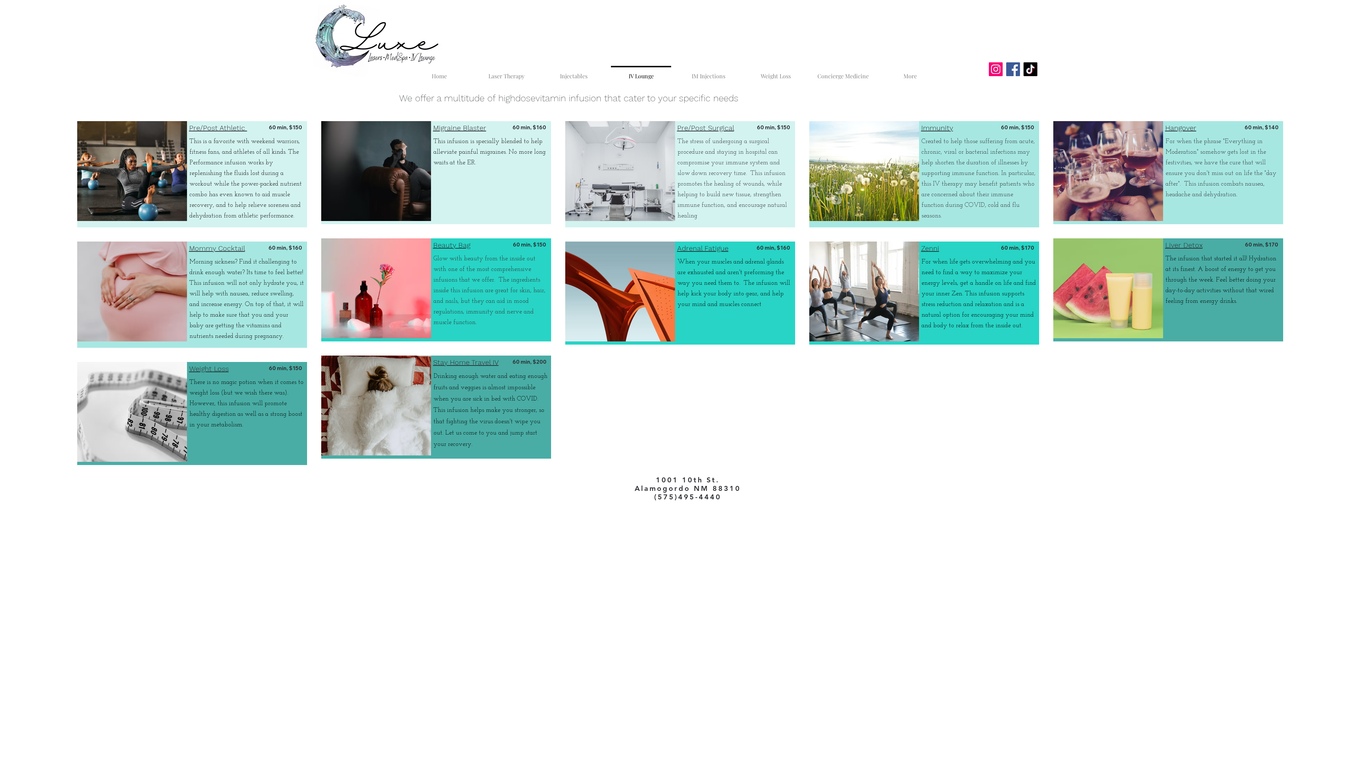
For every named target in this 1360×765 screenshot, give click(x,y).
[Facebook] (1013, 69)
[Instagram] (996, 69)
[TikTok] (1030, 69)
